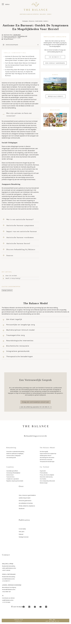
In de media (22, 529)
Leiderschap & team (24, 498)
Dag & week (43, 471)
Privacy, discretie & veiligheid (47, 475)
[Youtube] (40, 607)
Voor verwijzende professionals (47, 481)
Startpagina (25, 21)
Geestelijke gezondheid (12, 471)
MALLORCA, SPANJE (7, 563)
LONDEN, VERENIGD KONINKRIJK (11, 585)
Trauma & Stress (10, 477)
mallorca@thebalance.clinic (9, 568)
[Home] (35, 5)
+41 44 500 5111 (6, 581)
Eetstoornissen (10, 475)
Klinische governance (25, 500)
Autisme (46, 21)
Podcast (21, 534)
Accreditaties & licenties (26, 503)
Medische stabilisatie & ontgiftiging (14, 453)
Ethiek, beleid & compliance (27, 506)
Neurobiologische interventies (47, 457)
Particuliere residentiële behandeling (15, 451)
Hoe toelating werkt (11, 457)
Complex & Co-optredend (12, 479)
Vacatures (22, 508)
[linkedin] (29, 607)
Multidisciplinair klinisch (45, 455)
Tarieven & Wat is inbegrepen (13, 455)
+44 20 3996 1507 (6, 591)
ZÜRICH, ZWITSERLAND (8, 574)
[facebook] (23, 607)
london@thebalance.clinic (8, 589)
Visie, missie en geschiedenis (27, 495)
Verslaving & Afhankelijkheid (13, 473)
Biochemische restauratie (46, 459)
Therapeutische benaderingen (47, 461)
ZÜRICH (49, 14)
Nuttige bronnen (24, 537)
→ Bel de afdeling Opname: (35, 407)
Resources (31, 21)
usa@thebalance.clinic (7, 600)
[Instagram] (35, 607)
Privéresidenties (44, 473)
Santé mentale (38, 21)
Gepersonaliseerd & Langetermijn (48, 453)
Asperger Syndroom (7, 290)
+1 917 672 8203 (6, 602)
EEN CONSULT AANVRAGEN (55, 63)
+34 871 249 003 (6, 570)
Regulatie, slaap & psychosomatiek (14, 481)
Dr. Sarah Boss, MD (22, 36)
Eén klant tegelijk (44, 451)
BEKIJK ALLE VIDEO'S (55, 96)
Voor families (43, 479)
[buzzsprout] (46, 607)
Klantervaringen (44, 483)
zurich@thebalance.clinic (8, 579)
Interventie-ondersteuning (46, 477)
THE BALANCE (17, 35)
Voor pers (21, 531)
